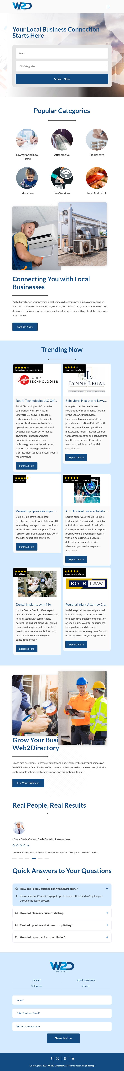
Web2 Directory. (56, 1065)
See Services (25, 326)
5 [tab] (40, 858)
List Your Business (28, 783)
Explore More (26, 465)
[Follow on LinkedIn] (72, 1058)
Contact (37, 980)
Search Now (62, 79)
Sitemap (90, 1065)
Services (86, 985)
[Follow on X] (58, 1058)
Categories (36, 985)
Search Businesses (86, 980)
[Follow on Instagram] (66, 1058)
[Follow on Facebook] (51, 1058)
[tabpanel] (62, 841)
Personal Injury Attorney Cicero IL (89, 604)
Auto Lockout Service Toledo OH (87, 511)
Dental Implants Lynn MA (33, 604)
